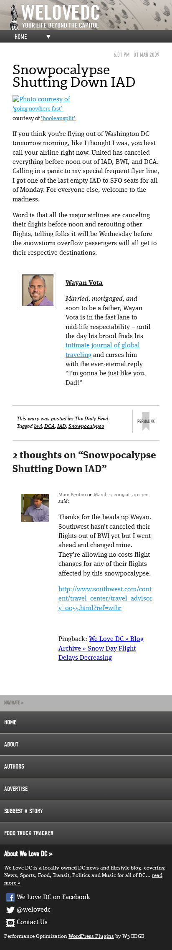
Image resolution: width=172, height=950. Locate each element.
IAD (61, 426)
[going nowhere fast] (41, 99)
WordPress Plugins (91, 936)
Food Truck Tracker (28, 833)
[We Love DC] (90, 17)
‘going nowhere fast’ (38, 109)
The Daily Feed (91, 419)
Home (21, 36)
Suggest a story (23, 811)
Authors (14, 766)
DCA (49, 426)
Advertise (16, 789)
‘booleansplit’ (58, 118)
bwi (38, 426)
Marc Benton (72, 495)
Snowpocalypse (86, 426)
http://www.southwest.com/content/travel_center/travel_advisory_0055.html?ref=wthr (105, 599)
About (11, 744)
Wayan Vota (84, 283)
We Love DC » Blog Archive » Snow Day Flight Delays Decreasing (101, 648)
